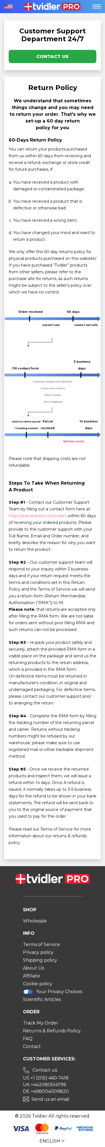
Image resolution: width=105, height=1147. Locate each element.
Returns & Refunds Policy (52, 1030)
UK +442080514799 (44, 1084)
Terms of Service (41, 944)
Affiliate (31, 976)
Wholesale (35, 921)
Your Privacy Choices (59, 991)
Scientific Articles (42, 999)
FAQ (27, 1038)
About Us (33, 968)
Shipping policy (40, 960)
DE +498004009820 (46, 1091)
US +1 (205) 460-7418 (46, 1078)
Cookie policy (37, 983)
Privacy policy (38, 952)
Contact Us (52, 56)
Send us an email (50, 1099)
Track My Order (40, 1023)
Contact (32, 1046)
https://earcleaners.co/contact (38, 515)
